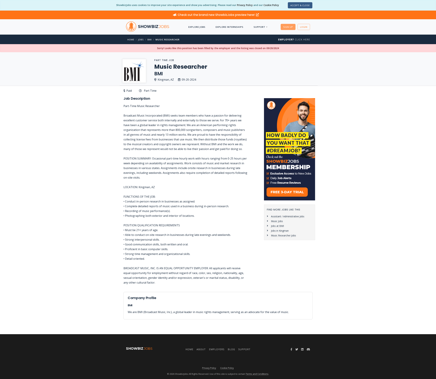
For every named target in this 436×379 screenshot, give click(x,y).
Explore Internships (229, 26)
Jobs (141, 39)
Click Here (294, 39)
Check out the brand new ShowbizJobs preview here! (216, 15)
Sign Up (288, 26)
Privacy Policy (245, 5)
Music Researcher (167, 39)
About (201, 349)
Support (259, 26)
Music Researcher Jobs (283, 235)
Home (130, 39)
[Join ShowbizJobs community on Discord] (308, 349)
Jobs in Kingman (280, 230)
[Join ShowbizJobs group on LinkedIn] (302, 349)
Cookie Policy (271, 5)
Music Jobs (277, 221)
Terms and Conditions (257, 373)
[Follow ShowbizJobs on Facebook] (291, 349)
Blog (231, 349)
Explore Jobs (196, 26)
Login (303, 26)
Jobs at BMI (277, 226)
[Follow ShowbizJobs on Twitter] (296, 349)
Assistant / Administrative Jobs (287, 216)
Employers (216, 349)
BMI (149, 39)
